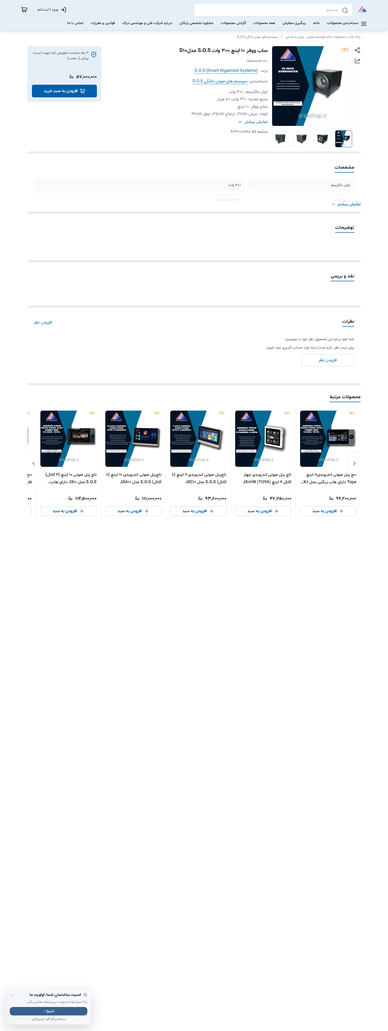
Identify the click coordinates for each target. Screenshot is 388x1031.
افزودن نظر (43, 322)
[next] (33, 463)
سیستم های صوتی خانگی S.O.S (257, 37)
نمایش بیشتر (349, 204)
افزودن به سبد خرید (61, 91)
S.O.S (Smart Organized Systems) (226, 71)
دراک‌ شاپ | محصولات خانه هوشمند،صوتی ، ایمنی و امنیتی (323, 37)
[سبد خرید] (24, 10)
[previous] (354, 463)
